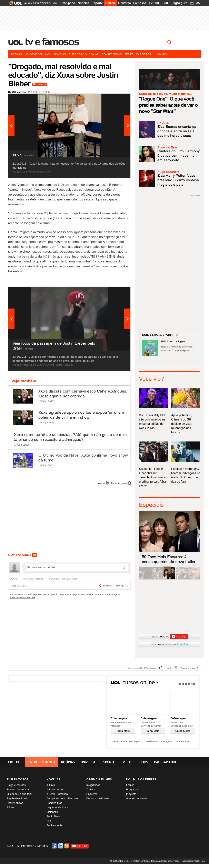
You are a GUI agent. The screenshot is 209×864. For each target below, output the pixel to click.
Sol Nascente (54, 825)
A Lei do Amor (55, 789)
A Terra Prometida (57, 794)
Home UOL (14, 762)
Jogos (143, 762)
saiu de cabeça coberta (69, 251)
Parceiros (143, 54)
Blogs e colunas (38, 54)
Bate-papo (67, 3)
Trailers (90, 789)
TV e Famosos (52, 41)
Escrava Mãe (54, 803)
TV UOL (154, 3)
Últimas (16, 54)
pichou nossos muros (35, 251)
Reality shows (112, 54)
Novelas (60, 54)
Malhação (52, 812)
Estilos (130, 785)
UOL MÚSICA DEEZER (141, 779)
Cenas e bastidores (97, 798)
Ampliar (117, 98)
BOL (165, 3)
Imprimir (101, 483)
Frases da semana (18, 789)
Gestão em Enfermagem (158, 741)
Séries (129, 54)
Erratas (169, 668)
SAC (54, 3)
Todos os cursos (186, 683)
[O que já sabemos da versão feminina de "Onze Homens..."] (157, 578)
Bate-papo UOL (165, 762)
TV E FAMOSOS (17, 779)
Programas (132, 789)
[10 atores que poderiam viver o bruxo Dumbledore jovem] (182, 578)
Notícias (83, 3)
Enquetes (92, 794)
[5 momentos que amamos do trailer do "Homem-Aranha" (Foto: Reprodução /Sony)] (145, 578)
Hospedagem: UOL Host (193, 861)
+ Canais (161, 54)
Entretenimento (41, 762)
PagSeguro (179, 3)
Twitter (61, 846)
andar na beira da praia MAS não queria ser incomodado (49, 256)
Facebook (55, 846)
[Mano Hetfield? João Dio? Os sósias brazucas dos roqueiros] (194, 578)
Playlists (131, 794)
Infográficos (93, 785)
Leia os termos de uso (22, 597)
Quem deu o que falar (84, 54)
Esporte (97, 3)
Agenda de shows (136, 798)
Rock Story (53, 816)
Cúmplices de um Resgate (62, 798)
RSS (67, 846)
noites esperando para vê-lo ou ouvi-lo (46, 237)
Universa (124, 3)
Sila (49, 821)
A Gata (51, 785)
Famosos (139, 3)
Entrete (110, 3)
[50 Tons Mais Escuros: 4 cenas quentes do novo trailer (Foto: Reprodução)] (169, 578)
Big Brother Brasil (17, 798)
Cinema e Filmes (99, 779)
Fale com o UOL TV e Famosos (142, 668)
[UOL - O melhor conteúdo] (14, 4)
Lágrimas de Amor (57, 807)
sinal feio (27, 246)
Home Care (182, 741)
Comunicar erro (119, 483)
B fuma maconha (77, 261)
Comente (40, 84)
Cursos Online (162, 335)
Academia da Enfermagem (125, 741)
